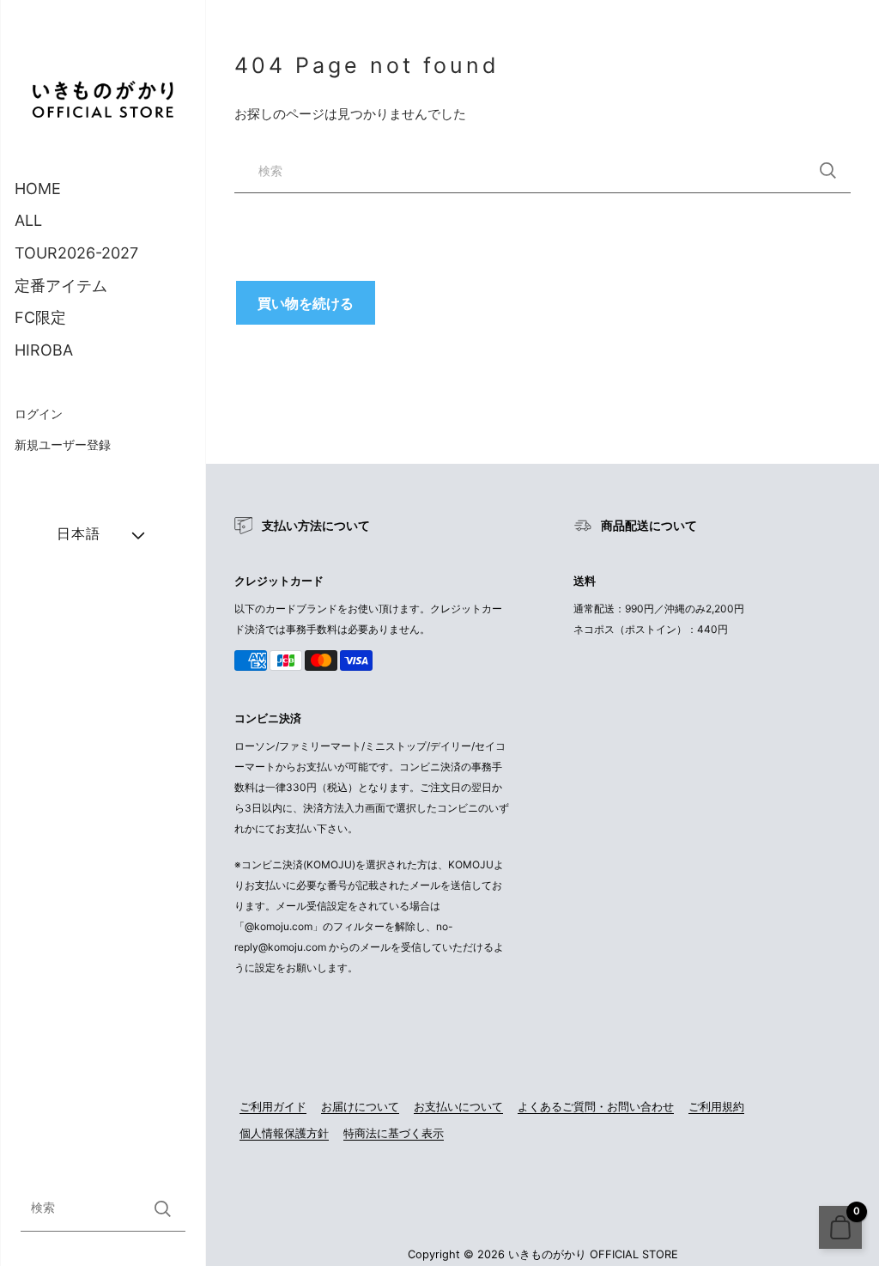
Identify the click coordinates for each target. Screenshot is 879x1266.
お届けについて (360, 1106)
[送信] (163, 1209)
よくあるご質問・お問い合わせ (596, 1106)
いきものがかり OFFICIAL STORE (593, 1254)
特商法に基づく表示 (393, 1133)
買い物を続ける (306, 303)
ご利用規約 (716, 1106)
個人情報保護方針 (284, 1133)
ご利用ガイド (272, 1106)
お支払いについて (458, 1106)
